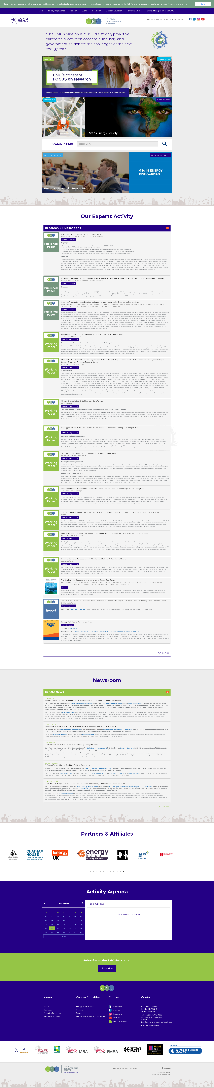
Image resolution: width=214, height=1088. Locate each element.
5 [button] (104, 871)
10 (69, 920)
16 (64, 924)
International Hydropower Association (117, 729)
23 (64, 928)
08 (58, 920)
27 (46, 932)
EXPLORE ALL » (164, 653)
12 (81, 920)
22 (58, 928)
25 (75, 928)
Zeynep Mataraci (133, 773)
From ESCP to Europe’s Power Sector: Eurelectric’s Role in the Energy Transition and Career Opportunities (86, 784)
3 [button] (97, 871)
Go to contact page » (150, 1025)
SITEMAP (173, 19)
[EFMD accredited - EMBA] (106, 1052)
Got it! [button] (203, 4)
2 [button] (94, 871)
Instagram (117, 1014)
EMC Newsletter (120, 1022)
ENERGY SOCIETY (163, 100)
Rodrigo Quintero (127, 748)
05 (81, 916)
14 (52, 924)
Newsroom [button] (96, 11)
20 (46, 928)
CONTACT (181, 19)
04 (75, 916)
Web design (161, 1072)
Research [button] (73, 11)
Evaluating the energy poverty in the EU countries (81, 234)
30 (52, 916)
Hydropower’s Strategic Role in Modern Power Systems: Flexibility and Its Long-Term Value (80, 726)
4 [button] (100, 871)
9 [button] (117, 871)
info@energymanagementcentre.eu (156, 1022)
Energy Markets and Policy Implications (76, 622)
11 (75, 920)
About (46, 1006)
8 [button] (114, 871)
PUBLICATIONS (164, 59)
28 (52, 932)
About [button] (41, 11)
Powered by (156, 1074)
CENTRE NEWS (49, 100)
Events (79, 1013)
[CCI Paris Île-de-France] (185, 1052)
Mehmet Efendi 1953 (66, 773)
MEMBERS (151, 19)
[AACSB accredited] (57, 1052)
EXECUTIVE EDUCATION (53, 155)
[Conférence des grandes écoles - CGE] (132, 1052)
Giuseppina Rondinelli (66, 793)
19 (81, 924)
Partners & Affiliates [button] (135, 11)
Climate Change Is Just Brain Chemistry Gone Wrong (82, 401)
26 (81, 928)
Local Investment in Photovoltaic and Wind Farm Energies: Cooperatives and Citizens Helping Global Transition (104, 533)
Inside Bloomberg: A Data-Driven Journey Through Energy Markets (71, 745)
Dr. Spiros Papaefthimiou (132, 631)
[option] (21, 855)
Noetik (168, 1072)
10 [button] (120, 871)
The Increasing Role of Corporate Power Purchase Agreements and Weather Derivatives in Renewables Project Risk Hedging (110, 512)
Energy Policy (72, 628)
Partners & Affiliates (51, 1016)
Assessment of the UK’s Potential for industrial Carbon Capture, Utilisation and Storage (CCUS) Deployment (103, 489)
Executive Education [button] (114, 11)
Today (64, 936)
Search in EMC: (63, 144)
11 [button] (124, 871)
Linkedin (116, 1010)
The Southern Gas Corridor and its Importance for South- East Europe (88, 580)
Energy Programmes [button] (56, 11)
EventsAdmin (166, 1074)
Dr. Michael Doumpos (116, 631)
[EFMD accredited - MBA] (77, 1052)
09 (64, 920)
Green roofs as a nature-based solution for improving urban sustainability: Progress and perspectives (100, 302)
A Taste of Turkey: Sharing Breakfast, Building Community (67, 765)
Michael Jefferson (78, 609)
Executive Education (52, 1013)
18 (75, 924)
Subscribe (107, 968)
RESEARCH (48, 59)
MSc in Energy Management (70, 729)
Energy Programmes (85, 1006)
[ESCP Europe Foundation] (21, 1052)
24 (69, 928)
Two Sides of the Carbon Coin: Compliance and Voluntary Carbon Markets (89, 453)
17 (69, 924)
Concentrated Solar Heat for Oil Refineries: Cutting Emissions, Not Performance (92, 334)
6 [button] (107, 871)
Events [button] (85, 11)
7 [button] (110, 871)
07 (52, 920)
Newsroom (48, 1010)
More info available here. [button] (177, 4)
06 (46, 920)
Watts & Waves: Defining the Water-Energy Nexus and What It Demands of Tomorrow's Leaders (83, 700)
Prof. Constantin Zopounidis (99, 631)
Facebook (117, 1006)
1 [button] (90, 871)
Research (80, 1010)
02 (64, 916)
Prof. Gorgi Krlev (68, 712)
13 (46, 924)
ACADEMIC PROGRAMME (160, 155)
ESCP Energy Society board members (98, 768)
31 (69, 932)
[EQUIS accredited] (41, 1052)
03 (69, 916)
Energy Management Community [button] (160, 11)
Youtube (116, 1018)
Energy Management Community (90, 1016)
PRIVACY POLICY (162, 19)
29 (46, 916)
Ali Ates (113, 773)
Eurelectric (85, 789)
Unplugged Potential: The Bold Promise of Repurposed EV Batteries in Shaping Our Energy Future (99, 428)
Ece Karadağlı (120, 773)
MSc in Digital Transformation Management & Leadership (131, 787)
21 (52, 928)
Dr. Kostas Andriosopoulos (81, 631)
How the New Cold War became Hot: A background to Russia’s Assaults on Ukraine (93, 559)
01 (58, 916)
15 (58, 924)
